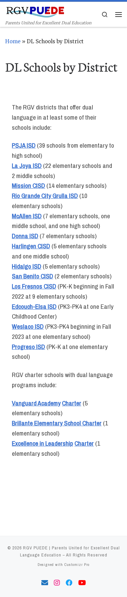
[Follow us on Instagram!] (57, 583)
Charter (71, 403)
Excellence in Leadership (42, 443)
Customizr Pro (76, 564)
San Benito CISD (32, 276)
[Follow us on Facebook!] (69, 583)
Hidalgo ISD (26, 266)
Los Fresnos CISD (34, 286)
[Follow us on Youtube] (82, 583)
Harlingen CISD (31, 246)
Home (13, 41)
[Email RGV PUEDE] (44, 583)
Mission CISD (28, 185)
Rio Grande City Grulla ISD (45, 195)
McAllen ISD (27, 216)
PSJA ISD (24, 145)
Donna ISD (25, 235)
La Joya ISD (27, 165)
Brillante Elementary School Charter (57, 423)
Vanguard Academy (36, 403)
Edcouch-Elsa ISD (34, 306)
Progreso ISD (28, 346)
